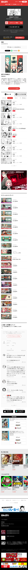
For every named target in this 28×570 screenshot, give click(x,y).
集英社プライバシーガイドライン (7, 523)
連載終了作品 (23, 500)
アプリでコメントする (14, 336)
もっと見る (13, 165)
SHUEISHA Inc (4, 549)
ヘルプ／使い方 (4, 519)
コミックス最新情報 (14, 502)
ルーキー (18, 4)
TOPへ (3, 500)
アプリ (12, 4)
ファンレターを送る (14, 88)
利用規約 (3, 522)
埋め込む (15, 50)
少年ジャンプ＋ (4, 2)
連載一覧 (6, 4)
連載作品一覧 (8, 500)
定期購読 (24, 1)
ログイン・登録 (18, 1)
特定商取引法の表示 (5, 525)
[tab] (7, 94)
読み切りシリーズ (16, 500)
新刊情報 (14, 4)
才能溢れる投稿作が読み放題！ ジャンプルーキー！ (14, 509)
